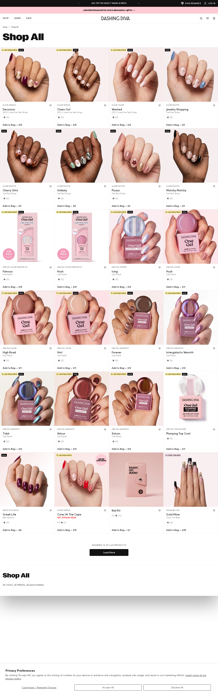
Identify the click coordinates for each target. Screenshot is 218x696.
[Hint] (81, 317)
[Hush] (81, 236)
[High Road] (27, 317)
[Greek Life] (27, 479)
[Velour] (81, 399)
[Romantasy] (191, 479)
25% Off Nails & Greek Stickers (109, 3)
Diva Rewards (193, 3)
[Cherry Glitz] (27, 155)
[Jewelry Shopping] (191, 74)
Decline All (177, 687)
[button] (109, 10)
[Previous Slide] (79, 3)
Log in (211, 3)
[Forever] (136, 317)
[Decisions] (27, 74)
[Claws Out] (81, 74)
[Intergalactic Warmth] (191, 317)
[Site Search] (201, 18)
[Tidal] (27, 399)
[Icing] (136, 236)
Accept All (108, 687)
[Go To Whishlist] (207, 18)
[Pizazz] (136, 155)
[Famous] (27, 236)
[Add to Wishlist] (51, 105)
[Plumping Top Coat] (191, 399)
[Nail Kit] (136, 479)
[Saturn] (136, 399)
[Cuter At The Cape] (81, 479)
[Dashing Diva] (116, 18)
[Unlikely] (81, 155)
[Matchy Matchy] (191, 155)
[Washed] (136, 74)
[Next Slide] (138, 3)
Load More (109, 552)
